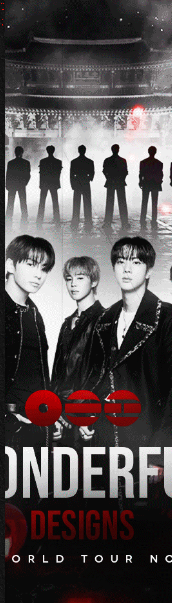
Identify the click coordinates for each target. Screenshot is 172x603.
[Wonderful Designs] (2, 3)
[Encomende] (2, 14)
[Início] (2, 9)
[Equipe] (2, 24)
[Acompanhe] (2, 19)
